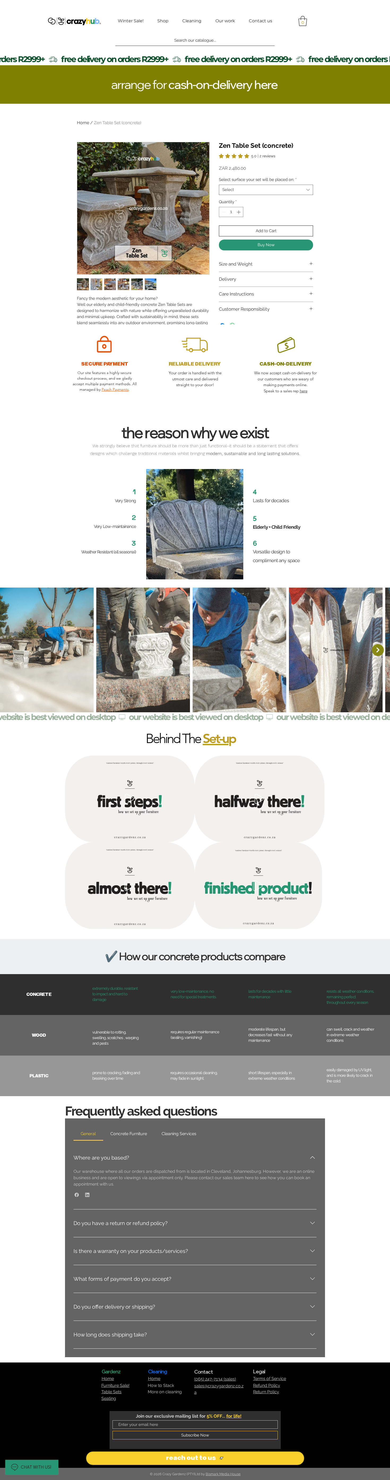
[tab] (88, 1134)
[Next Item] (378, 650)
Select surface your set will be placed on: (258, 179)
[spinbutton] (231, 212)
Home (83, 122)
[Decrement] (223, 212)
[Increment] (239, 212)
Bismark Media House (223, 1474)
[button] (302, 21)
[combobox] (266, 190)
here (303, 390)
